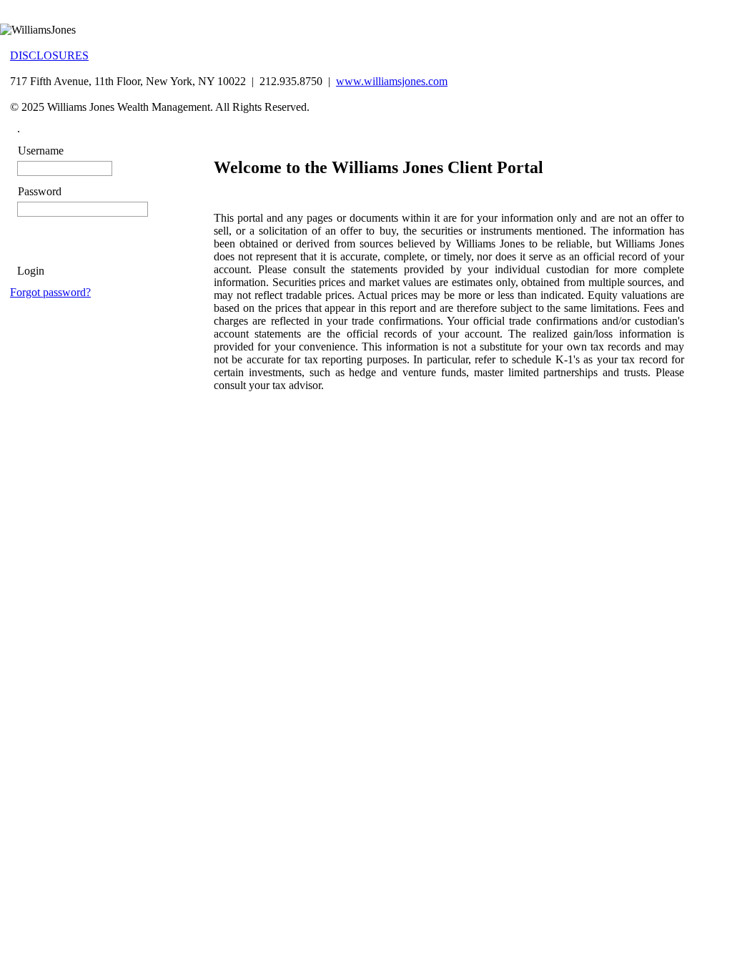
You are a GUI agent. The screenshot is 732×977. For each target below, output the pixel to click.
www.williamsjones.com (391, 81)
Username (41, 150)
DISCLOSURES (49, 55)
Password (39, 191)
